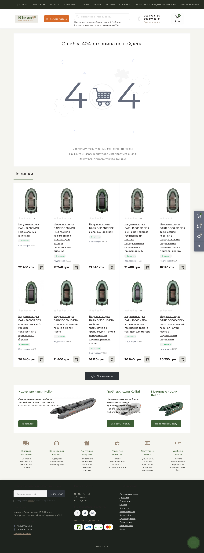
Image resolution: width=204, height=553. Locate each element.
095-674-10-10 (152, 18)
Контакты (69, 4)
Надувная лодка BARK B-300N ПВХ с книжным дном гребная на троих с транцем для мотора (137, 324)
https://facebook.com (77, 513)
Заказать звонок (152, 22)
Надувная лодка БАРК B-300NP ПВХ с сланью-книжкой (101, 228)
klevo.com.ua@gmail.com (87, 520)
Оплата (54, 4)
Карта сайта (125, 515)
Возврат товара (127, 511)
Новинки (23, 173)
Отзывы (84, 4)
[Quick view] (44, 187)
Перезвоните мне (22, 533)
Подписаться (56, 494)
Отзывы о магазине (129, 494)
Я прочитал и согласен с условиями (36, 501)
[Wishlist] (44, 193)
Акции (97, 4)
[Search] (77, 17)
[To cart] (41, 267)
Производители (127, 518)
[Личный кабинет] (199, 246)
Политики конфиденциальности (156, 4)
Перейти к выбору (166, 423)
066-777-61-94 (152, 15)
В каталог (27, 423)
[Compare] (44, 199)
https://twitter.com (85, 513)
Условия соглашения (118, 4)
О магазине (38, 4)
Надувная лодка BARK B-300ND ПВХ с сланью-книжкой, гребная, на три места (66, 324)
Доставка (21, 4)
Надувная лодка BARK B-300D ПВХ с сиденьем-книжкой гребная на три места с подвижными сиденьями (172, 328)
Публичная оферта (191, 4)
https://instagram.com (92, 513)
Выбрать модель (120, 423)
